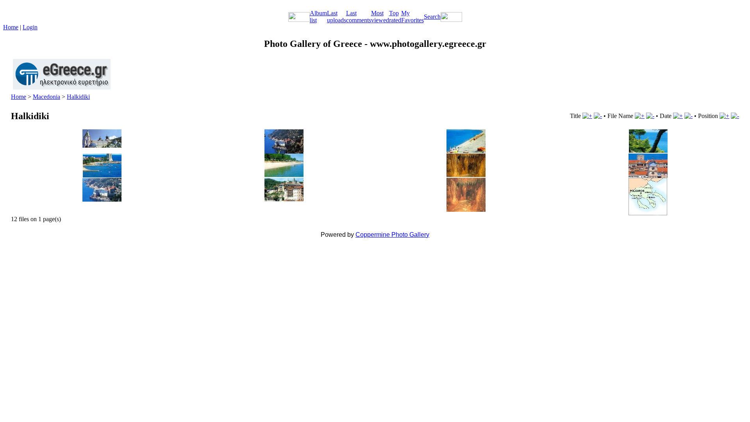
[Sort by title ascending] (587, 116)
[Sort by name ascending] (640, 116)
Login (30, 27)
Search (432, 16)
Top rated (395, 16)
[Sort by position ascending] (724, 116)
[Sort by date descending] (688, 116)
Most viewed (380, 16)
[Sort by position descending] (735, 116)
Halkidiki (78, 96)
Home (10, 27)
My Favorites (412, 16)
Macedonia (46, 96)
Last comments (358, 16)
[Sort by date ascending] (678, 116)
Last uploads (336, 16)
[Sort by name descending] (650, 116)
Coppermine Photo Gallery (392, 234)
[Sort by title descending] (598, 116)
